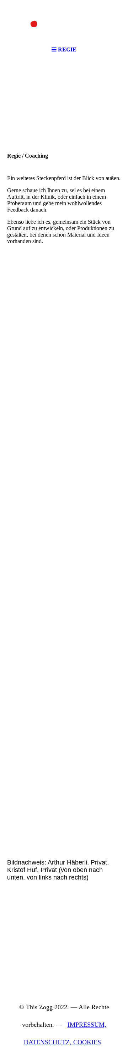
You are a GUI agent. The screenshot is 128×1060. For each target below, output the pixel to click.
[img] (64, 21)
